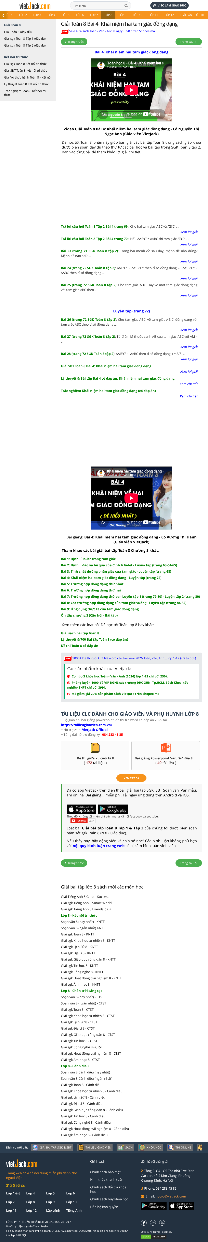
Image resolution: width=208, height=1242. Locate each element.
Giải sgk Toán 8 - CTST (77, 1009)
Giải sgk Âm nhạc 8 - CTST (80, 1059)
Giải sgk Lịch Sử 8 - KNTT (79, 947)
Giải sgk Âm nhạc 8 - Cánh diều (84, 1135)
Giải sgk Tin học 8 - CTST (79, 1041)
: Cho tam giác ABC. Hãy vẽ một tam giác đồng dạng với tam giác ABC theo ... (129, 287)
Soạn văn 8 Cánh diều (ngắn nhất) (86, 1078)
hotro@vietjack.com (171, 1196)
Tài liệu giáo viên (98, 1147)
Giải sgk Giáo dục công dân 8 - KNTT (88, 959)
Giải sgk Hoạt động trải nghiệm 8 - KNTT (91, 978)
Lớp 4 (51, 15)
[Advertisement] (131, 189)
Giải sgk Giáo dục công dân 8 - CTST (88, 1034)
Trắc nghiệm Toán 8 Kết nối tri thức (25, 93)
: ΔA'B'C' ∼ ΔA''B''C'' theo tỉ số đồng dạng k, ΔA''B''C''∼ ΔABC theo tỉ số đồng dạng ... (129, 270)
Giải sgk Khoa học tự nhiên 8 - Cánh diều (91, 1091)
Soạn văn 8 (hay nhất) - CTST (82, 997)
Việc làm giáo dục (172, 5)
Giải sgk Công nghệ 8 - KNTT (82, 972)
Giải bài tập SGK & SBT (56, 1147)
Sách (129, 1147)
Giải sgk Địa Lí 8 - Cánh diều (82, 1103)
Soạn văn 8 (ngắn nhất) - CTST (83, 1003)
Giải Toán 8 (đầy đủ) (17, 32)
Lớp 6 (80, 15)
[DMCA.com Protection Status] (156, 1237)
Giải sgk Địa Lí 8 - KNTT (78, 953)
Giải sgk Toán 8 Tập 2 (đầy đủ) (25, 45)
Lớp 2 (23, 15)
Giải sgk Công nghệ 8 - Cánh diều (86, 1122)
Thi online (183, 1147)
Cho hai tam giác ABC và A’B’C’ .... (120, 226)
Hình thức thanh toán (106, 1179)
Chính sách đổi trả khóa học (108, 1189)
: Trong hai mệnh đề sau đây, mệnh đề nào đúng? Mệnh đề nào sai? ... (129, 253)
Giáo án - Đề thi (192, 15)
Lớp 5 (65, 15)
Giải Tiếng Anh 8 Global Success (85, 896)
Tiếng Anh (74, 1210)
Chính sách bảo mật (105, 1172)
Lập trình (53, 1210)
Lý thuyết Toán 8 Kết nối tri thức (26, 84)
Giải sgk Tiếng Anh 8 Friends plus (86, 909)
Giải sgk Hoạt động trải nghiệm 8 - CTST (91, 1053)
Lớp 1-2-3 (13, 1193)
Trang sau (187, 42)
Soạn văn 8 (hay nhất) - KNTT (83, 921)
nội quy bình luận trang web (99, 845)
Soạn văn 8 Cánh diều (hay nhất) (85, 1072)
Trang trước (75, 42)
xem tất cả (131, 778)
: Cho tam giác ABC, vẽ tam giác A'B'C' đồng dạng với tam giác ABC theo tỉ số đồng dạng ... (129, 322)
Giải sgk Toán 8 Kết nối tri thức (25, 64)
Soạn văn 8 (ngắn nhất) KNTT (83, 928)
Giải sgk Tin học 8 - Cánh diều (83, 1116)
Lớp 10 (137, 15)
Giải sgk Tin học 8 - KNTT (79, 965)
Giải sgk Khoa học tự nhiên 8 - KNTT (88, 940)
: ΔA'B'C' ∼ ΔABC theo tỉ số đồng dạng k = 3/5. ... (123, 353)
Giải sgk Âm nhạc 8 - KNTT (80, 984)
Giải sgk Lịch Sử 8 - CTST (79, 1022)
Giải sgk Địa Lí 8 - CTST (78, 1028)
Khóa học (154, 1147)
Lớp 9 (122, 15)
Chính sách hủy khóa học (109, 1199)
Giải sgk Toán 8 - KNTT (77, 934)
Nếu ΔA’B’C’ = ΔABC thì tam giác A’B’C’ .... (125, 239)
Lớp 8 (108, 15)
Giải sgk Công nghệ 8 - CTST (82, 1047)
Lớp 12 (169, 15)
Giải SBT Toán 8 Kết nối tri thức (25, 70)
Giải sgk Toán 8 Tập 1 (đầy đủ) (25, 38)
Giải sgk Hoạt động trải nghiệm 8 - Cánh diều (95, 1128)
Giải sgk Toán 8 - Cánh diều (81, 1085)
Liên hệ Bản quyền (104, 1207)
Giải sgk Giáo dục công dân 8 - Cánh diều (92, 1110)
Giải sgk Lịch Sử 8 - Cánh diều (83, 1097)
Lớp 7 (94, 15)
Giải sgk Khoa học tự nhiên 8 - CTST (88, 1016)
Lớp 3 (37, 15)
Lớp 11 (153, 15)
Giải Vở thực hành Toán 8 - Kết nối (27, 77)
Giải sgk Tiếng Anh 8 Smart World (86, 903)
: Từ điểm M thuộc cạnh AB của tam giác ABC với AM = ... (129, 339)
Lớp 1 (9, 15)
